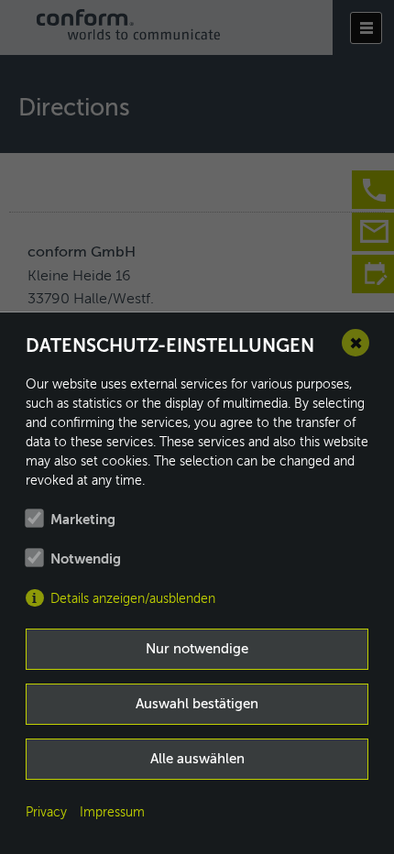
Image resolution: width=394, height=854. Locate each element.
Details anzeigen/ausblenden (132, 599)
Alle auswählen (197, 759)
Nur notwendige (197, 649)
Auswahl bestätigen (197, 704)
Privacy (46, 812)
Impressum (112, 812)
